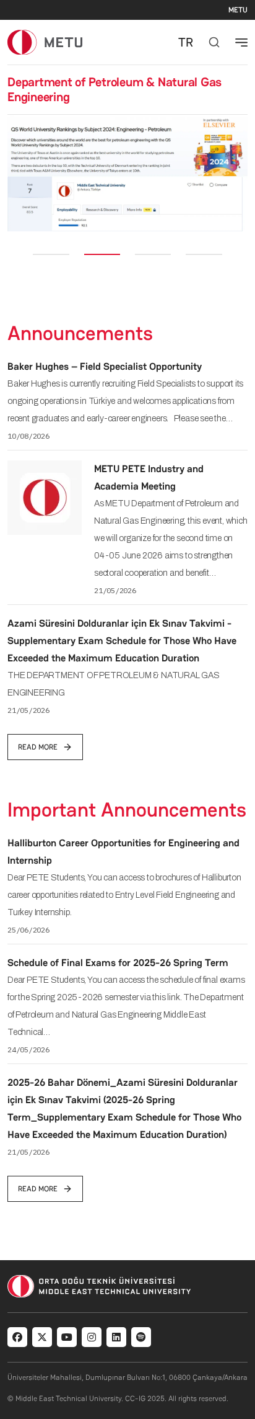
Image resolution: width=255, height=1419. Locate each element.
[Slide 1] (51, 254)
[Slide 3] (153, 254)
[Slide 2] (102, 254)
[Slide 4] (204, 254)
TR (185, 42)
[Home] (44, 42)
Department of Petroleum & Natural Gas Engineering (114, 89)
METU (238, 10)
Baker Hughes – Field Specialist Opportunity (104, 366)
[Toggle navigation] (241, 42)
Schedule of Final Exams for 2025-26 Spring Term (117, 962)
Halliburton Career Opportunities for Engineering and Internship (123, 851)
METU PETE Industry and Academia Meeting (149, 477)
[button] (16, 173)
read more (38, 747)
